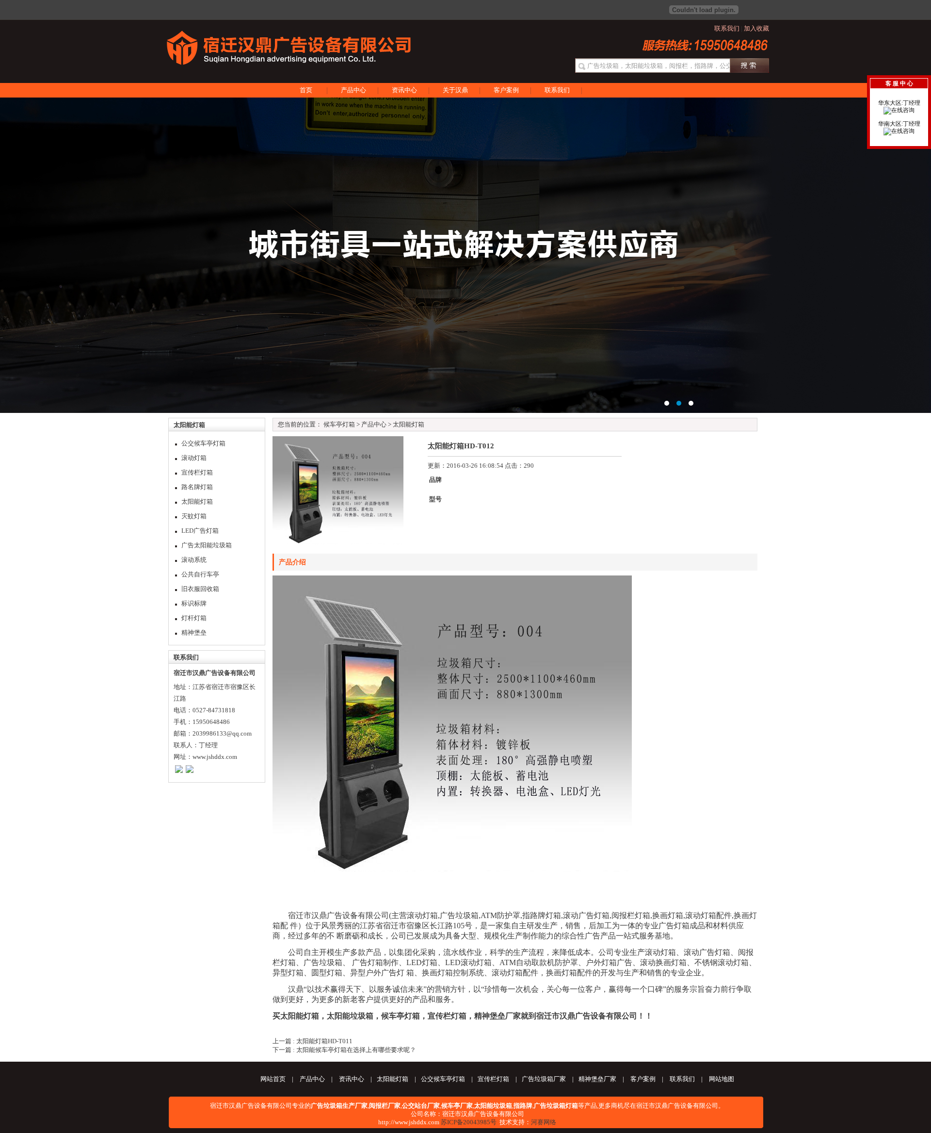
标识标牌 (194, 603)
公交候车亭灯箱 (203, 443)
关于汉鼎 (455, 90)
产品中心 (353, 90)
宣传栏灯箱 (197, 472)
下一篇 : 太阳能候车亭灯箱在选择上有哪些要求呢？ (344, 1049)
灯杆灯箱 (194, 618)
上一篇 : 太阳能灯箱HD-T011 (313, 1041)
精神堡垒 (194, 632)
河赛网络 (543, 1122)
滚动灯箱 (194, 457)
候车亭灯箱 (339, 424)
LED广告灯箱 (200, 530)
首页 (306, 90)
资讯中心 (404, 90)
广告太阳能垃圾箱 (206, 545)
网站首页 (273, 1079)
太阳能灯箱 (197, 501)
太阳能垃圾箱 (350, 1016)
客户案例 (506, 90)
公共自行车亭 (200, 574)
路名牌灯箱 (197, 487)
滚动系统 (194, 559)
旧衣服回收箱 (200, 588)
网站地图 (721, 1079)
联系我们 (726, 28)
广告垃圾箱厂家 (544, 1079)
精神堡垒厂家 (497, 1016)
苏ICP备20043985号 (469, 1122)
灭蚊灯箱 (194, 516)
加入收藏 (756, 28)
